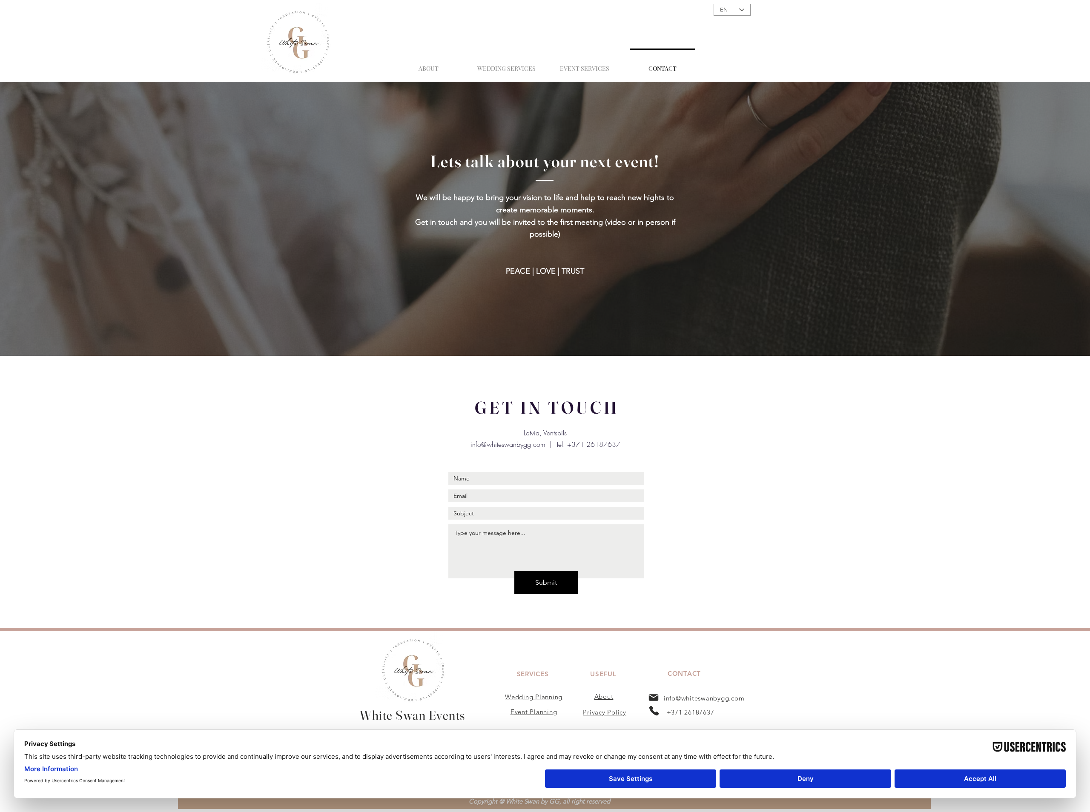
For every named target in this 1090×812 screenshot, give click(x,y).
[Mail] (653, 697)
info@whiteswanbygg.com (507, 444)
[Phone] (654, 710)
